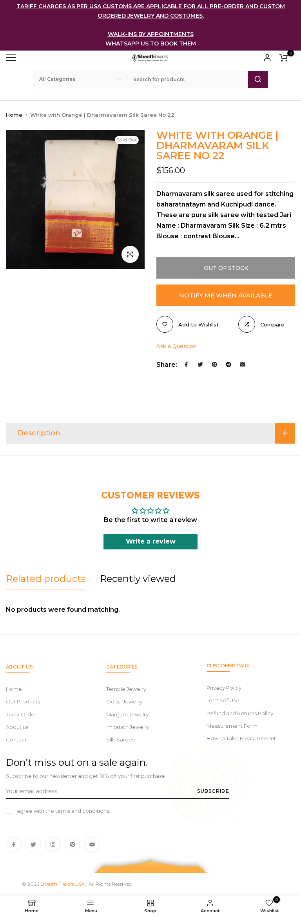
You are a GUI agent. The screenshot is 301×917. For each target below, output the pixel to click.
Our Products (23, 701)
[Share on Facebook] (186, 364)
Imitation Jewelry (127, 727)
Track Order (21, 714)
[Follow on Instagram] (53, 844)
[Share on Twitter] (200, 364)
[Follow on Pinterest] (72, 844)
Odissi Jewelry (124, 701)
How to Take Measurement (241, 738)
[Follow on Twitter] (33, 844)
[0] (283, 57)
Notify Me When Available (225, 295)
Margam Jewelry (127, 714)
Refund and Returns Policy (240, 713)
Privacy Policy (224, 688)
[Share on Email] (242, 364)
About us (17, 727)
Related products (46, 578)
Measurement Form (232, 726)
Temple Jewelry (126, 689)
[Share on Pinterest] (214, 364)
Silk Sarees (120, 739)
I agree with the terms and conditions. (62, 811)
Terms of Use (223, 700)
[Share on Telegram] (228, 364)
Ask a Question (176, 346)
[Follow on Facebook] (14, 844)
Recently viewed (138, 578)
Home (14, 115)
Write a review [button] (151, 541)
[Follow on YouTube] (92, 844)
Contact (16, 739)
